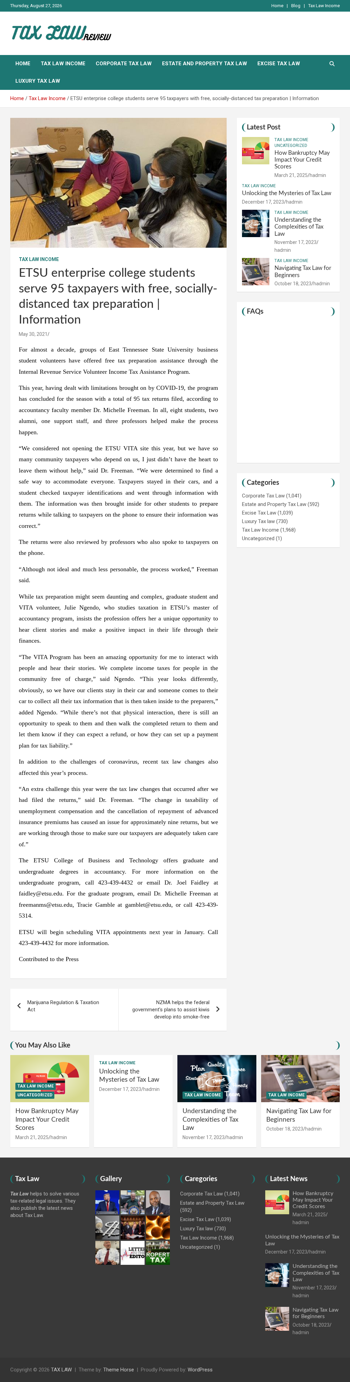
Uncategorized (290, 145)
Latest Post (263, 127)
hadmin (318, 175)
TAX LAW (61, 1370)
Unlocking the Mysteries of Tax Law (286, 193)
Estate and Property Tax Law (204, 63)
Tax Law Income (324, 5)
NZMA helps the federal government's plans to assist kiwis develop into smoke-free (171, 1009)
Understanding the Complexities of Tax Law (298, 227)
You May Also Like (42, 1045)
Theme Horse (118, 1370)
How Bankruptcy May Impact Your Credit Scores (302, 160)
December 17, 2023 (263, 202)
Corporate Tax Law (124, 63)
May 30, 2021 (33, 334)
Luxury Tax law (37, 81)
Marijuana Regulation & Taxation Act (63, 1006)
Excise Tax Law (278, 63)
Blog (295, 5)
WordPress (200, 1370)
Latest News (289, 1179)
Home (277, 5)
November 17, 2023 (295, 242)
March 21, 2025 (291, 175)
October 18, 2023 (292, 283)
